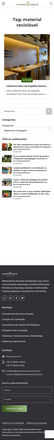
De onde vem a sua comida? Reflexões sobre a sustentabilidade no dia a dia (31, 192)
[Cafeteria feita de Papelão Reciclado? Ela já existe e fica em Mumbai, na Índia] (27, 57)
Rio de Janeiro (13, 356)
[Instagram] (4, 298)
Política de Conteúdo (37, 423)
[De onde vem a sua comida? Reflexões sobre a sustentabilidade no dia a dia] (7, 194)
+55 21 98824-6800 (15, 362)
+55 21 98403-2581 (15, 365)
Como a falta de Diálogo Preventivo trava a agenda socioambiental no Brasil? (30, 181)
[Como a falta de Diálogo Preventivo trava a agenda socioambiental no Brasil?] (7, 182)
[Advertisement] (27, 231)
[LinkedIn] (10, 298)
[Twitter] (22, 298)
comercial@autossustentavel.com (24, 374)
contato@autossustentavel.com (23, 371)
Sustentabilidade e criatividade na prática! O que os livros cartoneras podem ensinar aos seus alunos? (30, 169)
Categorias (8, 125)
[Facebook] (16, 298)
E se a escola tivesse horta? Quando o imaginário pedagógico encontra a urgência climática (31, 157)
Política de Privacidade (13, 423)
